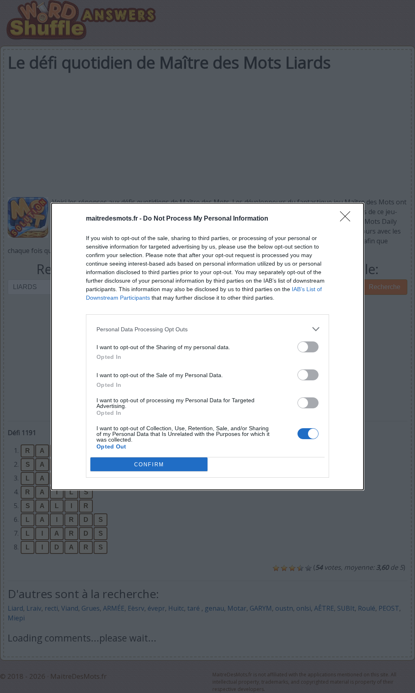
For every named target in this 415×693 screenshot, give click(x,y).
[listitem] (207, 329)
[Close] (347, 219)
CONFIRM (149, 464)
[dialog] (207, 346)
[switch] (308, 346)
